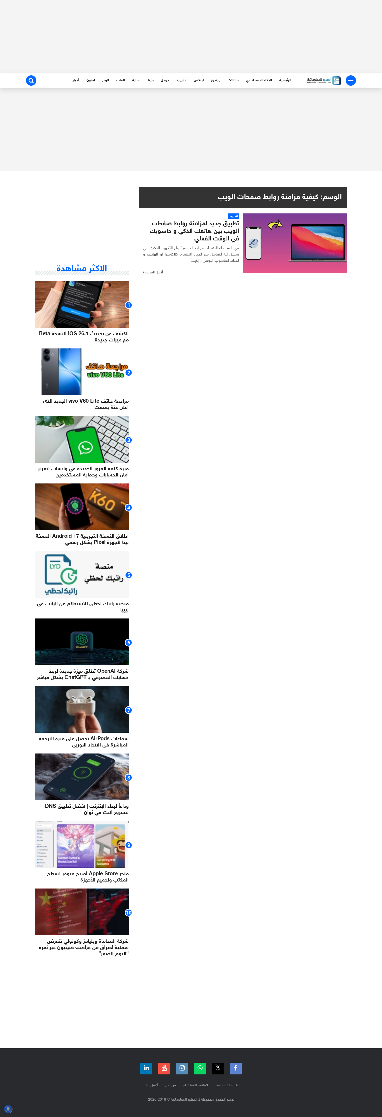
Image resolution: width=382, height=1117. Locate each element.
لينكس (199, 80)
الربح (105, 80)
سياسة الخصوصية (228, 1085)
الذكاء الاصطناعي (259, 80)
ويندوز (215, 80)
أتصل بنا (152, 1085)
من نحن (170, 1085)
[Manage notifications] (8, 1109)
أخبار (76, 80)
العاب (120, 80)
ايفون (91, 80)
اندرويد (181, 80)
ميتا (151, 80)
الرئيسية (285, 80)
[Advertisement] (191, 36)
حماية (136, 80)
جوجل (165, 80)
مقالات (233, 80)
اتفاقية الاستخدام (195, 1085)
